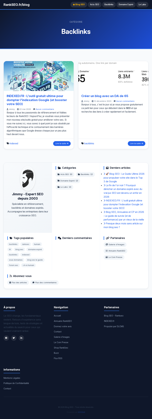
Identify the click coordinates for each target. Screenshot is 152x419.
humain (37, 244)
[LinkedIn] (21, 338)
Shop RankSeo (61, 348)
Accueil (57, 316)
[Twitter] (13, 338)
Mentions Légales (12, 378)
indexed (14, 143)
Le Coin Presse (115, 257)
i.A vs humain (28, 265)
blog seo (19, 249)
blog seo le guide (35, 260)
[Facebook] (6, 338)
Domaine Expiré (126, 4)
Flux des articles (19, 282)
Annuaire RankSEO (117, 251)
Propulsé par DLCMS (114, 326)
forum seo (13, 265)
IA (10, 249)
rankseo (25, 244)
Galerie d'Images (116, 244)
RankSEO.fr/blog (17, 5)
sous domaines (16, 260)
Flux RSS (58, 358)
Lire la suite (61, 143)
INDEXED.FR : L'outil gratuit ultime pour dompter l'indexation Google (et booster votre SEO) (37, 100)
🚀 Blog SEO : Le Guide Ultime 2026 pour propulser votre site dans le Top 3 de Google (124, 177)
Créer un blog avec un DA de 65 (104, 96)
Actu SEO (94, 4)
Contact (57, 331)
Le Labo (142, 4)
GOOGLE (81, 412)
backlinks (89, 143)
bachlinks (13, 244)
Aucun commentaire (45, 109)
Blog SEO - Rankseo (114, 316)
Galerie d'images (62, 337)
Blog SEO (80, 4)
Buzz (56, 353)
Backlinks (108, 4)
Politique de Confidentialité (16, 383)
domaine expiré (35, 249)
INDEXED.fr (109, 321)
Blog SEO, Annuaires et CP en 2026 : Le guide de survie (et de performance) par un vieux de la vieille (124, 215)
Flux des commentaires (46, 282)
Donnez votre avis (63, 326)
